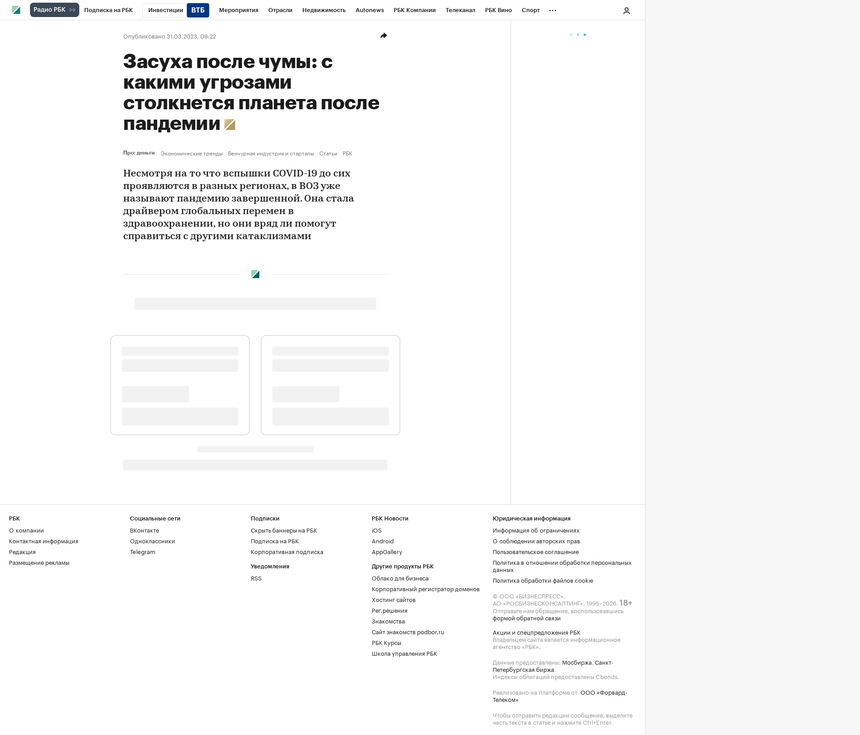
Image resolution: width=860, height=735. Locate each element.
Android (383, 540)
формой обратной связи (527, 617)
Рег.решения (390, 609)
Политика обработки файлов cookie (543, 579)
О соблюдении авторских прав (536, 540)
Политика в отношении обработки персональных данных (562, 565)
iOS (377, 529)
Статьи (328, 152)
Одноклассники (152, 540)
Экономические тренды (192, 152)
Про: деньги (140, 152)
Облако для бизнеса (400, 577)
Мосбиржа (577, 661)
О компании (26, 529)
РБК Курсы (386, 641)
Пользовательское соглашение (536, 550)
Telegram (142, 550)
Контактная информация (43, 540)
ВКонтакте (144, 529)
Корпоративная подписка (287, 550)
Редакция (22, 550)
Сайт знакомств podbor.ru (408, 631)
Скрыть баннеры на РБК (284, 529)
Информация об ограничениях (536, 529)
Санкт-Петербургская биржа (553, 665)
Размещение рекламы (39, 561)
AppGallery (387, 550)
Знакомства (388, 620)
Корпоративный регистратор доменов (426, 588)
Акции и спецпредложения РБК (536, 631)
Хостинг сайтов (394, 598)
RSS (256, 577)
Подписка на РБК (275, 540)
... (553, 8)
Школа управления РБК (404, 652)
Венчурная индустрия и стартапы (271, 152)
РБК (347, 152)
